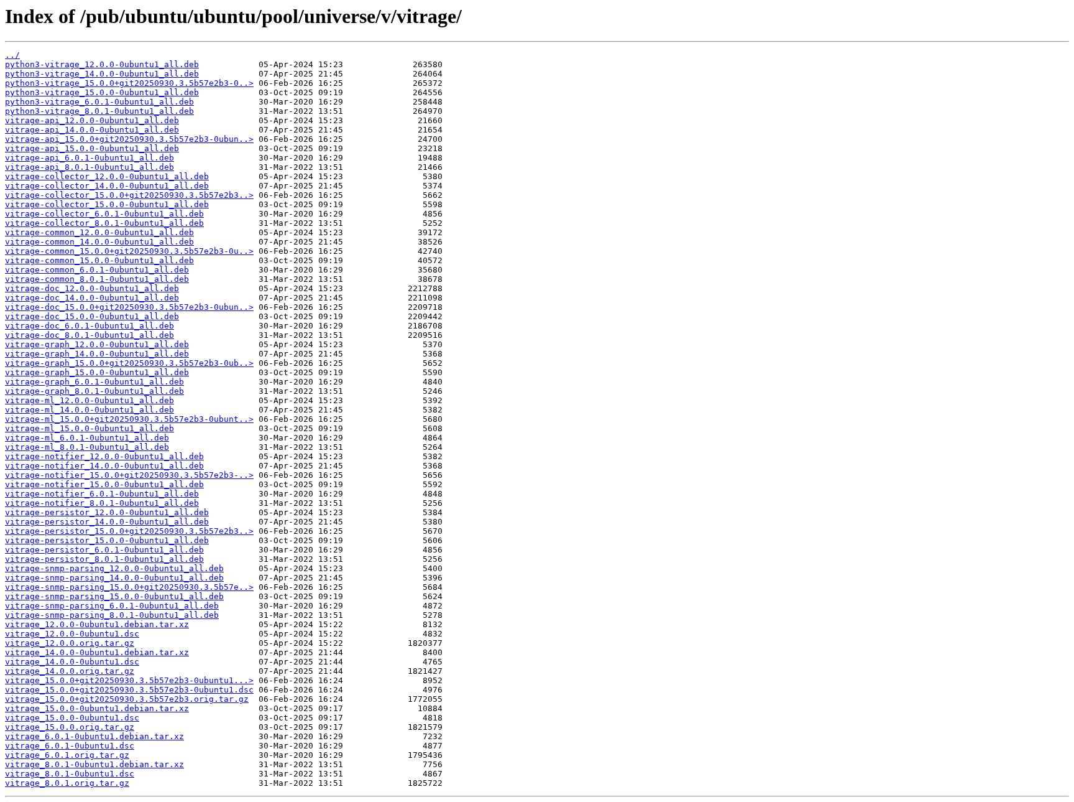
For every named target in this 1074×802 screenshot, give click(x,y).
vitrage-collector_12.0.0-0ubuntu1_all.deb (107, 176)
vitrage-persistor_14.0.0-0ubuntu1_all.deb (107, 521)
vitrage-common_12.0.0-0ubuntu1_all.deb (99, 232)
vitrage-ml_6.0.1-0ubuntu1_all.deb (87, 437)
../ (12, 55)
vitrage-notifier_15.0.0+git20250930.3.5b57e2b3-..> (129, 475)
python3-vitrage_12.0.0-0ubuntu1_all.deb (102, 64)
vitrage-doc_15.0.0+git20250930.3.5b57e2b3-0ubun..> (129, 307)
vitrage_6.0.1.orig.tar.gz (67, 755)
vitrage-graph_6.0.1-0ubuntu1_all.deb (94, 381)
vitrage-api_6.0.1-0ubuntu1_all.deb (89, 157)
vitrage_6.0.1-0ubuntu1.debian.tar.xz (94, 736)
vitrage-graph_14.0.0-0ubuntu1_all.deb (97, 353)
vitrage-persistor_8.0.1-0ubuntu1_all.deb (104, 559)
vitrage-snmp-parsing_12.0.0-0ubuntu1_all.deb (114, 568)
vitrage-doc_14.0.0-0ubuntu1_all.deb (92, 297)
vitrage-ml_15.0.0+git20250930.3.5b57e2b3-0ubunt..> (129, 419)
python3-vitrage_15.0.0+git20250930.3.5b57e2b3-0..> (129, 83)
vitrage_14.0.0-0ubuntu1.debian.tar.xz (97, 652)
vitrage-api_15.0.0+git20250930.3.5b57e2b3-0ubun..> (129, 139)
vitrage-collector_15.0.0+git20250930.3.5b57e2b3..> (129, 195)
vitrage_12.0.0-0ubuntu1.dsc (72, 633)
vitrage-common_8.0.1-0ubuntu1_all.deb (97, 279)
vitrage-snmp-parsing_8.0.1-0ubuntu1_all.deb (112, 615)
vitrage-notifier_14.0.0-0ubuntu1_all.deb (104, 465)
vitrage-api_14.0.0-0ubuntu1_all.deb (92, 129)
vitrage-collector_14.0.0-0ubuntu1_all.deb (107, 185)
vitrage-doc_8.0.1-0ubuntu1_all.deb (89, 335)
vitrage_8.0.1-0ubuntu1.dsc (69, 773)
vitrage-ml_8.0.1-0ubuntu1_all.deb (87, 447)
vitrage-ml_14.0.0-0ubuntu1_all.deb (89, 409)
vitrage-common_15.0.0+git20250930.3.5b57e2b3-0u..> (129, 251)
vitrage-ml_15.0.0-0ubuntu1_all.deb (89, 428)
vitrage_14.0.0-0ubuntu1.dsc (72, 661)
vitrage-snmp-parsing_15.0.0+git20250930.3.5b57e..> (129, 587)
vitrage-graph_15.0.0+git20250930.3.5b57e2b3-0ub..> (129, 363)
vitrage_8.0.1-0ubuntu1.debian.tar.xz (94, 764)
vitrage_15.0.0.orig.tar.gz (69, 727)
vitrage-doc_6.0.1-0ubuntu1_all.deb (89, 325)
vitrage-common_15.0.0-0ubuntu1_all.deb (99, 260)
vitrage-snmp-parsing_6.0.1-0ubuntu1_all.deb (112, 605)
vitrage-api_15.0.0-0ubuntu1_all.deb (92, 148)
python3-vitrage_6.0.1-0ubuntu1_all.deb (99, 101)
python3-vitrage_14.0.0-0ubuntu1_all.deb (102, 73)
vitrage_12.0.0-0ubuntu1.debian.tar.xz (97, 624)
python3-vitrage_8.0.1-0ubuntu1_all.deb (99, 111)
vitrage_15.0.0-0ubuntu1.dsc (72, 717)
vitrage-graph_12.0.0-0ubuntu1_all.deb (97, 344)
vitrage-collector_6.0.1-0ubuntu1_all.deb (104, 213)
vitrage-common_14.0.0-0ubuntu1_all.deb (99, 241)
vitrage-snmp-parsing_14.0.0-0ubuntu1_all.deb (114, 577)
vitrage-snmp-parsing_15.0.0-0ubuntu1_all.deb (114, 596)
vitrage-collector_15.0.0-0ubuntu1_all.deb (107, 204)
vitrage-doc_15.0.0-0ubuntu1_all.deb (92, 316)
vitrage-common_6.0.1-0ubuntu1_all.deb (97, 269)
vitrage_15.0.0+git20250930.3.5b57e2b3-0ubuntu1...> (129, 680)
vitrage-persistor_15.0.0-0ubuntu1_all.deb (107, 540)
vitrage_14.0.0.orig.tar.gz (69, 671)
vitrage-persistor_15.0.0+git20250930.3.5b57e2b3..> (129, 531)
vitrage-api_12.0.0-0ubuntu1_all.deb (92, 120)
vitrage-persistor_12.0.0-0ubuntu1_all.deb (107, 512)
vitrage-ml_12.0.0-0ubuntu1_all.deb (89, 400)
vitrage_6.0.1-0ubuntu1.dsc (69, 745)
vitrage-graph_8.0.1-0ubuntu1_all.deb (94, 391)
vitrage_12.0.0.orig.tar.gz (69, 643)
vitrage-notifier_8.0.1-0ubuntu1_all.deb (102, 503)
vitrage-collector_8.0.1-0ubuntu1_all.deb (104, 223)
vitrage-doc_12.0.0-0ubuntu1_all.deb (92, 288)
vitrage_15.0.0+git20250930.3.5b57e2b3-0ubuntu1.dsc (129, 689)
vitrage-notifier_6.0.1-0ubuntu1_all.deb (102, 493)
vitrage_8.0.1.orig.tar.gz (67, 783)
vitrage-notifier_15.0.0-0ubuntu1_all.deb (104, 484)
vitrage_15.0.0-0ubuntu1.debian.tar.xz (97, 708)
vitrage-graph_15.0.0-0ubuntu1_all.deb (97, 372)
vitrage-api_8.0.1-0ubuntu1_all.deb (89, 167)
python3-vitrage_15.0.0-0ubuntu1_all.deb (102, 92)
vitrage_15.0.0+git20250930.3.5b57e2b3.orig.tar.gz (127, 699)
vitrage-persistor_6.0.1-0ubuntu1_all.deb (104, 549)
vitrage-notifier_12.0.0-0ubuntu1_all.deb (104, 456)
